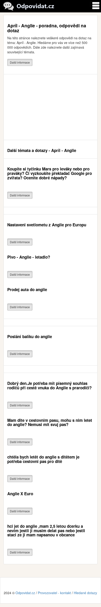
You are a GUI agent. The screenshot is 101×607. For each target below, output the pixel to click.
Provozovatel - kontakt (54, 592)
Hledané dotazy (85, 592)
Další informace (20, 62)
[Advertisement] (50, 107)
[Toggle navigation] (94, 4)
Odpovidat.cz (25, 592)
